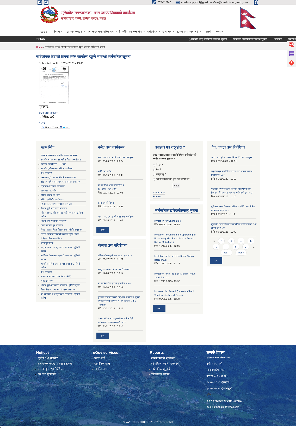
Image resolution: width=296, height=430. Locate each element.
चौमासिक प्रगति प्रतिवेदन (165, 363)
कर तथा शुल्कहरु (47, 374)
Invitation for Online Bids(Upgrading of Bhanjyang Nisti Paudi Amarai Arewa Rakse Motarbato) (175, 238)
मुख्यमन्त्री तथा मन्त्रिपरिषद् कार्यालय (56, 203)
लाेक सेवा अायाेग (48, 190)
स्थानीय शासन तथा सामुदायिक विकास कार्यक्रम (61, 159)
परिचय (56, 31)
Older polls (159, 192)
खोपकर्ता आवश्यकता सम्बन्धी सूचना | (242, 39)
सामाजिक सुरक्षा (102, 363)
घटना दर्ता (99, 358)
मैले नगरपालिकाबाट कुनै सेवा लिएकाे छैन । (174, 179)
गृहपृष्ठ (43, 31)
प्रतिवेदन (152, 31)
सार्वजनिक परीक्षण (160, 374)
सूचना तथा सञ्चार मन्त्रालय (53, 186)
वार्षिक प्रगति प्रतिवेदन (163, 358)
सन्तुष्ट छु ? (161, 174)
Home (39, 47)
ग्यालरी (207, 31)
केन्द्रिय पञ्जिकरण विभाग (51, 238)
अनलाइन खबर (47, 280)
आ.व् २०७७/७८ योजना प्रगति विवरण (114, 269)
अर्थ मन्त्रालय (46, 173)
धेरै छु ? (159, 164)
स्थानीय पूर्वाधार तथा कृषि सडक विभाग (57, 168)
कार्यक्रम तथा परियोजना (101, 31)
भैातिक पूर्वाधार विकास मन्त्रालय (54, 208)
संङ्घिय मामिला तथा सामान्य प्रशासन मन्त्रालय (60, 181)
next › (227, 252)
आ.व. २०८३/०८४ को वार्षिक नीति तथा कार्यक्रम (231, 157)
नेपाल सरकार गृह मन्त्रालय (52, 225)
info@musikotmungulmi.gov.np (224, 400)
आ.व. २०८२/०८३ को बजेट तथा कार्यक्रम (115, 216)
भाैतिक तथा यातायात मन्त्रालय (53, 221)
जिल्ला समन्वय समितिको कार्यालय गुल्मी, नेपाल (60, 234)
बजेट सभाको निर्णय (106, 202)
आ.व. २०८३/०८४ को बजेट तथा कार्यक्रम (115, 157)
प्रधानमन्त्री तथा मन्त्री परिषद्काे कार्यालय (58, 177)
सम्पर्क (219, 31)
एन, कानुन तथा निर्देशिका (51, 369)
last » (241, 252)
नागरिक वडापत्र (102, 369)
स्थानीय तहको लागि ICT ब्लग (53, 164)
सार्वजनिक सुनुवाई (160, 369)
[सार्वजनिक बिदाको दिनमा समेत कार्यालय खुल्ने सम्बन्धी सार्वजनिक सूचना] (54, 84)
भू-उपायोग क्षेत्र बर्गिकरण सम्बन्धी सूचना (199, 39)
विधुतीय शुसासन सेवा (130, 31)
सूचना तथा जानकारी (187, 31)
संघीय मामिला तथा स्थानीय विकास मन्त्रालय (59, 155)
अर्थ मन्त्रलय (46, 272)
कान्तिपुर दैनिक (47, 243)
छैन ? (158, 169)
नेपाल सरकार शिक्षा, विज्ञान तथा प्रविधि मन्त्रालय (61, 229)
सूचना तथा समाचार (48, 112)
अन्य (102, 230)
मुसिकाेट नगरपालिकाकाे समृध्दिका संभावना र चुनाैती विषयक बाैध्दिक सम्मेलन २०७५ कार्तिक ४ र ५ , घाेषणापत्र (119, 301)
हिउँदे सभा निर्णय (105, 171)
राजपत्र (166, 31)
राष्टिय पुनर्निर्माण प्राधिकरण (52, 199)
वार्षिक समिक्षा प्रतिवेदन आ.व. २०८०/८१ (115, 255)
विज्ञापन (270, 39)
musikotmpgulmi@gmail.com (223, 406)
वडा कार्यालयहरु (73, 31)
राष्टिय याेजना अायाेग (50, 195)
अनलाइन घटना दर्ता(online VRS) (56, 276)
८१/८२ (42, 123)
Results (157, 196)
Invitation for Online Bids (167, 220)
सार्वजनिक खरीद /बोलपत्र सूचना (55, 363)
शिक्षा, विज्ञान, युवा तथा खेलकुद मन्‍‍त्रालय (58, 289)
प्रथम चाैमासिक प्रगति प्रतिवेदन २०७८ (115, 283)
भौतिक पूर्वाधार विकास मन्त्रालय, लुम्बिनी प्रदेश (60, 285)
